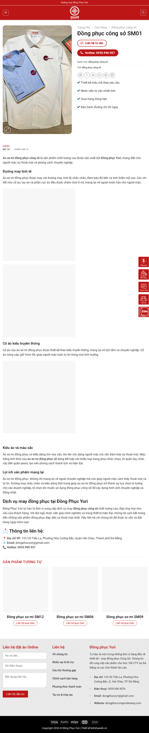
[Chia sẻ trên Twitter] (93, 75)
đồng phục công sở (91, 67)
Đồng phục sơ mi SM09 (124, 617)
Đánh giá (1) (22, 149)
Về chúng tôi (60, 654)
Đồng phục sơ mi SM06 (75, 617)
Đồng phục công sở (124, 27)
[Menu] (6, 12)
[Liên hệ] (143, 299)
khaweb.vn (101, 728)
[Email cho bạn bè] (99, 75)
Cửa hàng (100, 27)
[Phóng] (7, 129)
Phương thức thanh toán (66, 686)
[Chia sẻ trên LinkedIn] (112, 75)
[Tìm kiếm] (143, 12)
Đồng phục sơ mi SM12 (25, 617)
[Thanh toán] (143, 286)
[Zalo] (143, 311)
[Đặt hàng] (143, 274)
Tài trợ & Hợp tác (62, 694)
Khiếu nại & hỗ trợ (63, 662)
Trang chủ (83, 27)
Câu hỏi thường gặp (64, 670)
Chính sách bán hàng (64, 678)
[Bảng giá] (143, 261)
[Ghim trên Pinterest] (106, 75)
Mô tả (6, 149)
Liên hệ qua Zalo (25, 623)
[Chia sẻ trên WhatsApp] (80, 75)
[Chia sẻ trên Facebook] (87, 75)
